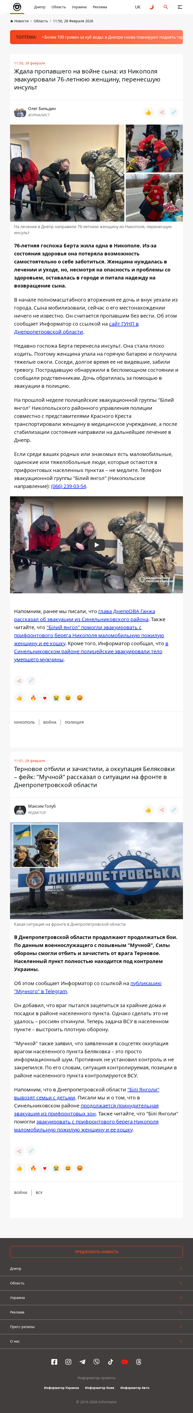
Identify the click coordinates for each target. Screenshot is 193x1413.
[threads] (139, 1362)
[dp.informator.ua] (17, 7)
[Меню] (180, 7)
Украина (79, 7)
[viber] (96, 1362)
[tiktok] (111, 1362)
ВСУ (39, 1192)
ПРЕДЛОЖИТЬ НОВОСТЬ (96, 1251)
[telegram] (82, 1362)
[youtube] (125, 1362)
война (50, 722)
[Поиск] (166, 7)
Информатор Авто (134, 1388)
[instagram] (68, 1362)
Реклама (100, 7)
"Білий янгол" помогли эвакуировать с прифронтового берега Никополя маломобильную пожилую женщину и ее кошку (89, 635)
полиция (74, 722)
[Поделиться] (162, 112)
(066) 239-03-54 (68, 486)
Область (59, 7)
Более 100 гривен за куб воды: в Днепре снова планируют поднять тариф (116, 37)
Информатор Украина (61, 1388)
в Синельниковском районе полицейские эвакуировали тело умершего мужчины (91, 651)
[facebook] (54, 1362)
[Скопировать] (174, 112)
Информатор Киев (99, 1388)
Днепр (39, 7)
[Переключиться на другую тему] (152, 7)
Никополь (24, 722)
